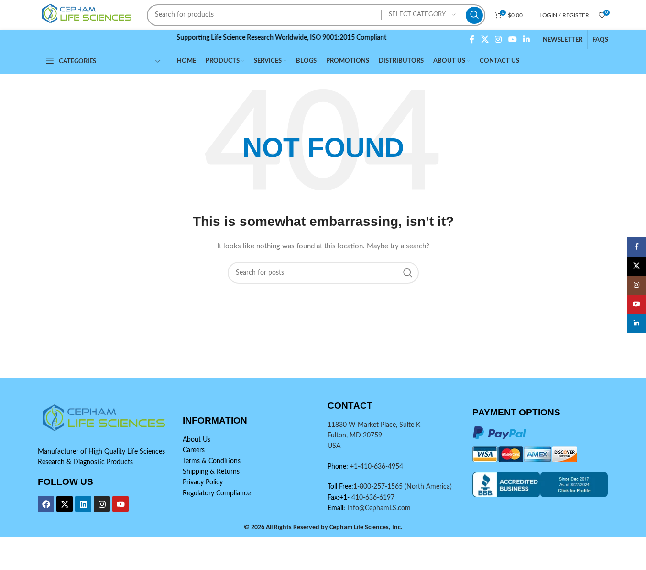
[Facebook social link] (472, 39)
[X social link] (485, 39)
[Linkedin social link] (526, 39)
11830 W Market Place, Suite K (374, 425)
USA (334, 446)
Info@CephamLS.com (378, 508)
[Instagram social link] (498, 39)
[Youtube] (120, 504)
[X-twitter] (64, 504)
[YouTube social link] (512, 39)
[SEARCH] (474, 15)
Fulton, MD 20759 (355, 435)
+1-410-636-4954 (376, 466)
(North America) (428, 486)
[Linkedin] (83, 504)
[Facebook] (46, 504)
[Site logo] (88, 14)
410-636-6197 (372, 497)
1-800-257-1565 (379, 486)
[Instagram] (102, 504)
